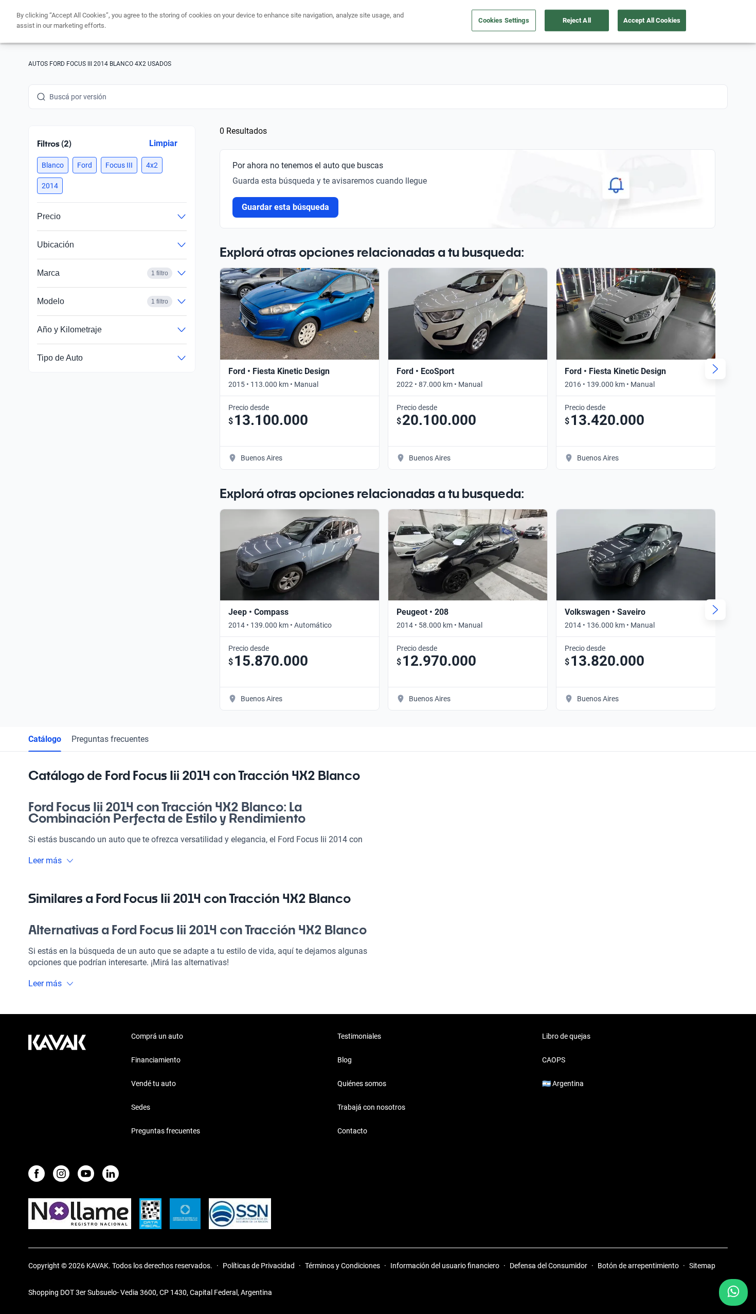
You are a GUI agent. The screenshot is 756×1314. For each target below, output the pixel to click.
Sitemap (702, 1266)
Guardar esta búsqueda (285, 207)
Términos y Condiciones (342, 1266)
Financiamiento (156, 1060)
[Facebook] (36, 1173)
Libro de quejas (566, 1036)
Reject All (577, 20)
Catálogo (44, 739)
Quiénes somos (361, 1083)
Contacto (352, 1131)
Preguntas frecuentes (110, 739)
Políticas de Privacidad (259, 1266)
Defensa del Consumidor (548, 1266)
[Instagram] (61, 1173)
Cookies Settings (503, 20)
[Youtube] (86, 1173)
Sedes (140, 1107)
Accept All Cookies (651, 20)
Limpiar (163, 143)
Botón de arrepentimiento (638, 1266)
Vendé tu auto (153, 1083)
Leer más (45, 860)
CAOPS (553, 1060)
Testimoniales (359, 1036)
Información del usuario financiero (444, 1266)
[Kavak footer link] (57, 1085)
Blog (344, 1060)
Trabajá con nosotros (371, 1107)
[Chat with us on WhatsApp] (733, 1292)
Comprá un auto (157, 1036)
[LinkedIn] (110, 1173)
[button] (52, 165)
